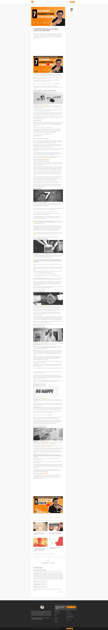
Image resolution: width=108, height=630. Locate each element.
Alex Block (39, 398)
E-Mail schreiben (68, 612)
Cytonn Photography (41, 305)
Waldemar (39, 202)
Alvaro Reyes (40, 441)
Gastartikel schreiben (59, 520)
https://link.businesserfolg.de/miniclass (46, 446)
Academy (56, 622)
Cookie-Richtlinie (35, 520)
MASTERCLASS (48, 159)
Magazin (56, 614)
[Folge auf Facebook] (67, 628)
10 (45, 553)
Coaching (56, 621)
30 (48, 553)
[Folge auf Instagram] (72, 628)
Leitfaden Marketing (57, 612)
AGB (54, 520)
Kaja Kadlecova (40, 104)
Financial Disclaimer (50, 520)
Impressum (45, 520)
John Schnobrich (40, 253)
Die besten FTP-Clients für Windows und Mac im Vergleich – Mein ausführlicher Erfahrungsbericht (39, 549)
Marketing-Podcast (57, 613)
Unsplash (47, 104)
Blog (55, 615)
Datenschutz (41, 520)
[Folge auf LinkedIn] (68, 628)
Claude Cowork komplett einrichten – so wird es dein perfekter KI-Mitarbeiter (56, 533)
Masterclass (56, 619)
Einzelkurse (56, 620)
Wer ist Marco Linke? (69, 614)
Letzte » (53, 553)
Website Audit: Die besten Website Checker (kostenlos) (55, 548)
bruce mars (40, 342)
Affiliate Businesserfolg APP (70, 617)
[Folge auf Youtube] (70, 628)
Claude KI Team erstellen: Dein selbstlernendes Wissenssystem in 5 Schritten (40, 533)
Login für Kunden (68, 620)
